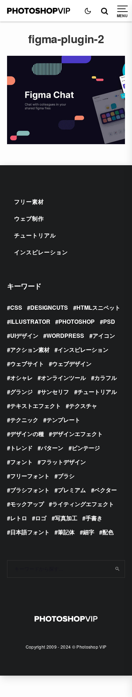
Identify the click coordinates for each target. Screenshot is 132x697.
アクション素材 (30, 350)
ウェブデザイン (72, 364)
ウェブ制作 (29, 218)
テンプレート (63, 420)
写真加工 (66, 518)
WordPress (65, 335)
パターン (52, 448)
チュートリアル (35, 235)
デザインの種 (27, 434)
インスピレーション (41, 252)
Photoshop (76, 321)
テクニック (24, 420)
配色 (108, 532)
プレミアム (72, 490)
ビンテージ (86, 448)
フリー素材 (29, 201)
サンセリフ (55, 392)
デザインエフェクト (77, 434)
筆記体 (66, 532)
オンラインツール (63, 378)
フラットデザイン (63, 462)
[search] (117, 569)
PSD (109, 321)
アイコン (104, 335)
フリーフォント (30, 476)
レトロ (18, 518)
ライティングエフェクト (83, 504)
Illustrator (30, 321)
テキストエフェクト (35, 406)
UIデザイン (24, 335)
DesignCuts (49, 307)
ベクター (105, 490)
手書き (94, 518)
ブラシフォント (30, 490)
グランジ (21, 392)
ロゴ (40, 518)
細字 (88, 532)
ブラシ (66, 476)
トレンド (21, 448)
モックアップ (27, 504)
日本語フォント (30, 532)
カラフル (105, 378)
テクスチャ (83, 406)
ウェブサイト (27, 364)
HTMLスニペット (98, 307)
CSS (16, 307)
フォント (21, 462)
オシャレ (21, 378)
